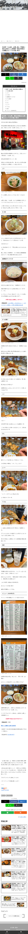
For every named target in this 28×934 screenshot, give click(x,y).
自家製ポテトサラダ (11, 96)
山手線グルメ (9, 795)
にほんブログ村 (5, 790)
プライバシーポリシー (20, 929)
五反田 (4, 795)
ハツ (7, 100)
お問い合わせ (7, 929)
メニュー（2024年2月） (12, 110)
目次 (12, 86)
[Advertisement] (14, 26)
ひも (7, 102)
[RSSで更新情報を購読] (20, 812)
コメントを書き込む (14, 916)
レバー (8, 104)
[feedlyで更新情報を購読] (7, 812)
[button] (18, 78)
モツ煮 (8, 94)
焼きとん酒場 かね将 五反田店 (8, 725)
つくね (8, 106)
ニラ (7, 92)
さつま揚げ (9, 98)
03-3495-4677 (11, 734)
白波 (7, 108)
